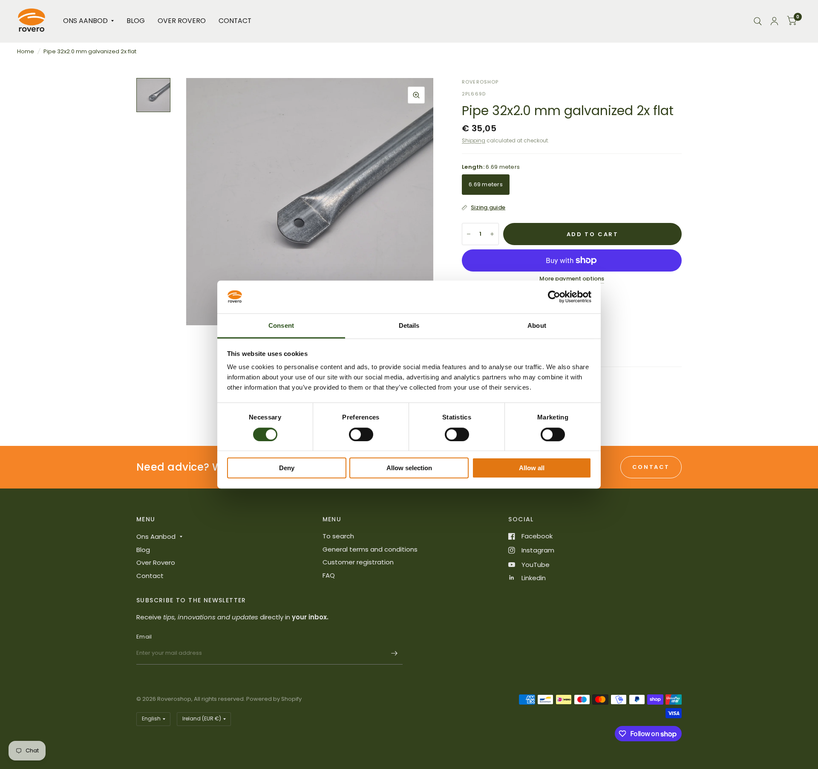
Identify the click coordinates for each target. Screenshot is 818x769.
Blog (136, 21)
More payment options (571, 279)
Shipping (473, 140)
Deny (286, 467)
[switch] (361, 434)
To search (338, 536)
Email (144, 637)
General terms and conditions (370, 549)
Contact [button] (651, 467)
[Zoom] (416, 95)
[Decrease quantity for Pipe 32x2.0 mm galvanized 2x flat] (468, 234)
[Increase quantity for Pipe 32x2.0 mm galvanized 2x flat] (492, 234)
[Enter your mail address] (394, 653)
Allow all (531, 467)
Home (25, 51)
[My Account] (774, 21)
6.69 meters (486, 184)
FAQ (329, 575)
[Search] (757, 21)
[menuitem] (88, 21)
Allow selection (409, 467)
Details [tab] (409, 325)
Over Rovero (182, 21)
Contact (235, 21)
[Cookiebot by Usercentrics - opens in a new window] (554, 297)
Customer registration (358, 562)
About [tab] (536, 325)
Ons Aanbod (85, 21)
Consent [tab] (281, 325)
